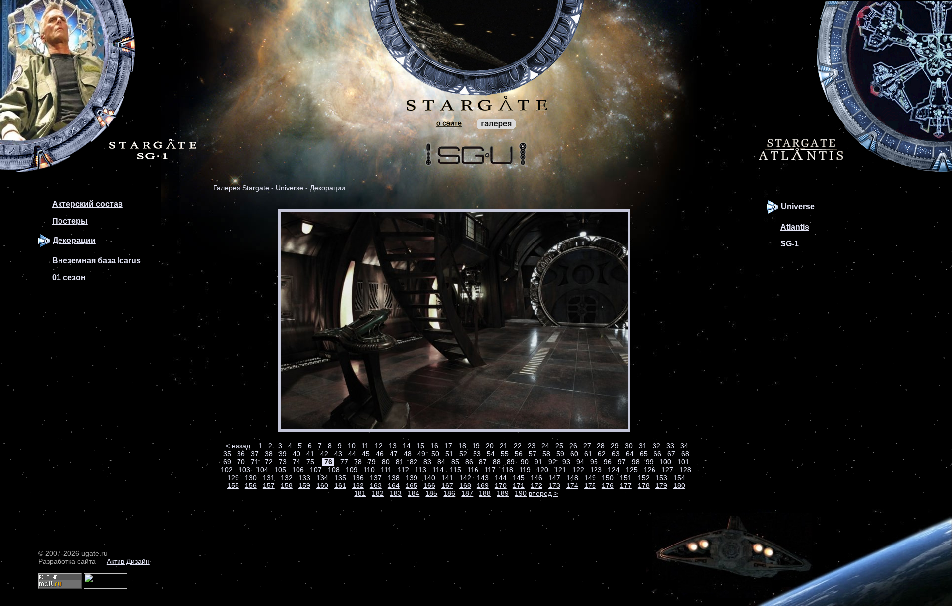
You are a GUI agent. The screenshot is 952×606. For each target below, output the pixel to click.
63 (616, 454)
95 (594, 462)
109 (351, 470)
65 (644, 454)
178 (644, 485)
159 (304, 485)
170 (501, 485)
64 (630, 454)
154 (679, 478)
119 (525, 470)
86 (469, 462)
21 (504, 446)
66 (657, 454)
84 (441, 462)
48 (408, 454)
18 (462, 446)
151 (626, 478)
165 (411, 485)
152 (644, 478)
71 (255, 462)
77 (344, 462)
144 (501, 478)
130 (251, 478)
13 (393, 446)
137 (376, 478)
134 (322, 478)
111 (386, 470)
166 (429, 485)
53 (477, 454)
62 (602, 454)
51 (449, 454)
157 (269, 485)
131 (269, 478)
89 (511, 462)
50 (435, 454)
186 (449, 493)
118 (507, 470)
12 (379, 446)
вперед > (543, 493)
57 (532, 454)
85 (455, 462)
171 (519, 485)
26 (573, 446)
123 (596, 470)
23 (532, 446)
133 (304, 478)
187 (467, 493)
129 (233, 478)
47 (394, 454)
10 (352, 446)
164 (394, 485)
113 (420, 470)
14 (407, 446)
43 (338, 454)
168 (465, 485)
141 (447, 478)
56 (519, 454)
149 (590, 478)
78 (358, 462)
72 (269, 462)
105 (280, 470)
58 (546, 454)
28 (601, 446)
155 (233, 485)
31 (643, 446)
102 (227, 470)
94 (580, 462)
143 (483, 478)
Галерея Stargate (241, 188)
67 (671, 454)
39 (283, 454)
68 (685, 454)
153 (661, 478)
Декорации (327, 188)
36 (241, 454)
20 (490, 446)
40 (296, 454)
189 (503, 493)
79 (372, 462)
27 (587, 446)
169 (483, 485)
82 (413, 462)
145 (519, 478)
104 (262, 470)
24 (545, 446)
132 (287, 478)
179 (661, 485)
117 (490, 470)
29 (615, 446)
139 (411, 478)
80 (386, 462)
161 (340, 485)
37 (255, 454)
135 (340, 478)
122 (578, 470)
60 (574, 454)
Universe (289, 188)
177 (626, 485)
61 (588, 454)
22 (518, 446)
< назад (238, 446)
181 (360, 493)
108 (334, 470)
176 (608, 485)
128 (685, 470)
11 (365, 446)
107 (316, 470)
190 (521, 493)
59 (560, 454)
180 (679, 485)
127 (667, 470)
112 (403, 470)
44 (352, 454)
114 (438, 470)
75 (310, 462)
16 (434, 446)
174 (572, 485)
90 (525, 462)
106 (298, 470)
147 (554, 478)
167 (447, 485)
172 (536, 485)
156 (251, 485)
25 (559, 446)
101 (683, 462)
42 (324, 454)
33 (670, 446)
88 (497, 462)
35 (227, 454)
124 (614, 470)
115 (455, 470)
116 (472, 470)
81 (400, 462)
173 (554, 485)
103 (244, 470)
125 (632, 470)
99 (650, 462)
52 (463, 454)
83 (427, 462)
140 (429, 478)
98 (636, 462)
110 (369, 470)
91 (538, 462)
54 (491, 454)
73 (283, 462)
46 (380, 454)
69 (227, 462)
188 (485, 493)
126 (649, 470)
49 (421, 454)
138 (394, 478)
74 (296, 462)
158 (287, 485)
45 (366, 454)
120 (542, 470)
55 (505, 454)
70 (241, 462)
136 (358, 478)
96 (608, 462)
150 (608, 478)
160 (322, 485)
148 (572, 478)
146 (536, 478)
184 (413, 493)
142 (465, 478)
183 (396, 493)
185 (431, 493)
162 (358, 485)
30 (629, 446)
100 (665, 462)
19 (476, 446)
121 (560, 470)
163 (376, 485)
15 (420, 446)
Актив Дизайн (128, 561)
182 (378, 493)
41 (310, 454)
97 (622, 462)
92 (552, 462)
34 (684, 446)
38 (269, 454)
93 (566, 462)
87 (483, 462)
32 (656, 446)
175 (590, 485)
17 (448, 446)
